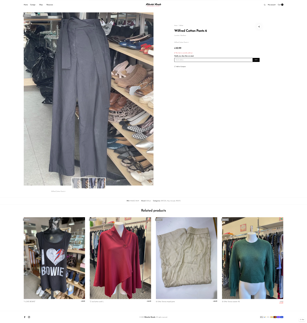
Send (256, 59)
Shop (41, 5)
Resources (50, 5)
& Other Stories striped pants (165, 301)
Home (26, 5)
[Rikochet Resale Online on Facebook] (25, 317)
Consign (32, 5)
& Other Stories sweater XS (231, 301)
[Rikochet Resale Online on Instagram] (29, 317)
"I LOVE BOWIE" (29, 301)
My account (271, 5)
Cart (280, 5)
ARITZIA (163, 201)
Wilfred (148, 201)
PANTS (178, 201)
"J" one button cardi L (97, 301)
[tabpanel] (89, 99)
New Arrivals (171, 201)
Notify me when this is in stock (184, 56)
